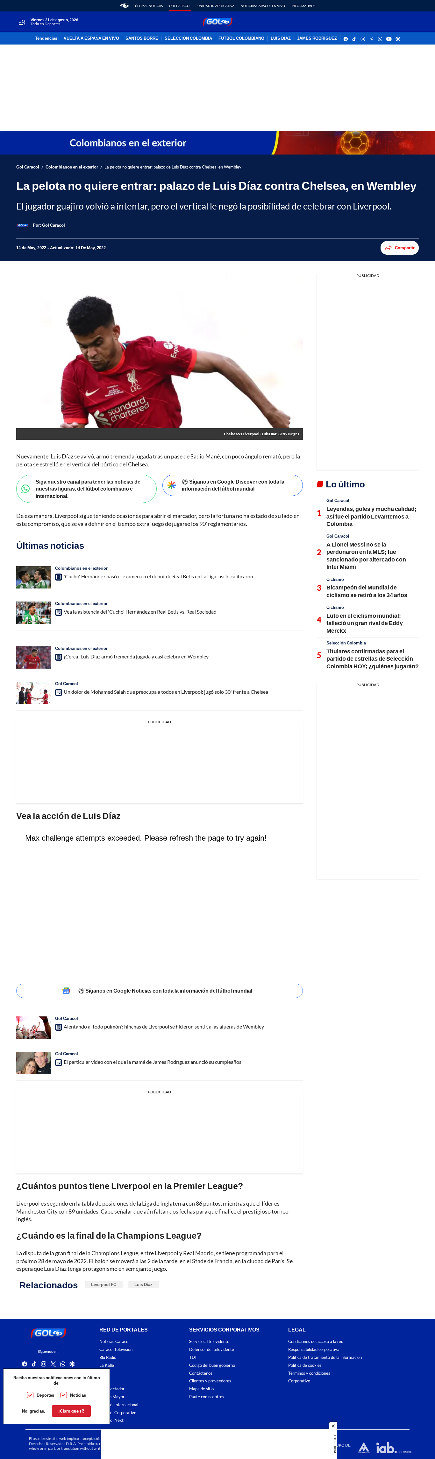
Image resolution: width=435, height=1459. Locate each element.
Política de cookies (305, 1365)
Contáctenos (200, 1373)
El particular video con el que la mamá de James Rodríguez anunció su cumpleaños (152, 1062)
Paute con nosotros (206, 1397)
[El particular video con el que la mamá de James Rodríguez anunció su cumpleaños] (33, 1063)
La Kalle (106, 1365)
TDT (193, 1357)
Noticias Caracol (114, 1341)
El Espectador (112, 1389)
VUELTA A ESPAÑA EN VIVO (91, 38)
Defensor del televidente (211, 1349)
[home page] (124, 5)
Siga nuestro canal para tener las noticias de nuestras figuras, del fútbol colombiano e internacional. (88, 488)
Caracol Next (111, 1420)
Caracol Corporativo (117, 1412)
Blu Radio (107, 1357)
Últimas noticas (149, 5)
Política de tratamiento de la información (325, 1357)
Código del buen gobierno (212, 1365)
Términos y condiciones (309, 1373)
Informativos (303, 5)
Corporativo (299, 1381)
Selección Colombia (346, 642)
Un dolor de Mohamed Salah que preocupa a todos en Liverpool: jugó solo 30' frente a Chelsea (166, 692)
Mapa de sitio (201, 1389)
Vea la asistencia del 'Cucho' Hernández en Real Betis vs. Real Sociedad (140, 612)
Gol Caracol (180, 5)
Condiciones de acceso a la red (315, 1341)
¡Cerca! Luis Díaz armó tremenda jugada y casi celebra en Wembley (136, 656)
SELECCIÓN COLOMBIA (188, 38)
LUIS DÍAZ (281, 38)
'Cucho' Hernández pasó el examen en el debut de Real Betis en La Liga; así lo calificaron (158, 576)
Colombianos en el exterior (72, 167)
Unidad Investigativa (215, 5)
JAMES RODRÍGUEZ (317, 38)
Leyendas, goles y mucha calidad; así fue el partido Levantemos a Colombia (371, 516)
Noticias (78, 1395)
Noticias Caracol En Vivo (263, 5)
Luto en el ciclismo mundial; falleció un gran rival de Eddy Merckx (364, 623)
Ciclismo (335, 579)
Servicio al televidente (209, 1341)
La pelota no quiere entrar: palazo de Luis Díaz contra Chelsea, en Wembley (172, 167)
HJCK (104, 1373)
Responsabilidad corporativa (313, 1349)
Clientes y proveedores (210, 1381)
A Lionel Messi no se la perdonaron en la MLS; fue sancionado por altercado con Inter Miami (366, 555)
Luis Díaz (143, 1284)
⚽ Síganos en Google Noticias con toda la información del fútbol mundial (165, 991)
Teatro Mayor (112, 1397)
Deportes (45, 1395)
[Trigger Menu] (21, 22)
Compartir (405, 247)
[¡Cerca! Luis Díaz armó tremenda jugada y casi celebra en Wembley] (33, 657)
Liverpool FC (103, 1284)
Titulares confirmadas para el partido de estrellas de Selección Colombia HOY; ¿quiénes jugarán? (372, 659)
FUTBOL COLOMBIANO (241, 38)
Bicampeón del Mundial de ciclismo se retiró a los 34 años (366, 591)
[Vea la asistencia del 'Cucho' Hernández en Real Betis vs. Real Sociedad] (33, 613)
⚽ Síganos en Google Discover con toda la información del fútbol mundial (233, 485)
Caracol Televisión (115, 1349)
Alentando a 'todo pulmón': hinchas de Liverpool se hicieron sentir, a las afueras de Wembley (164, 1026)
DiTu (103, 1381)
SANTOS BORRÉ (141, 38)
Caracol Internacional (118, 1405)
